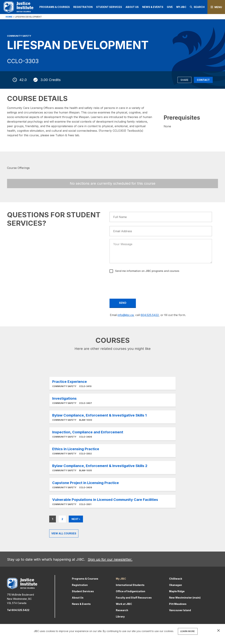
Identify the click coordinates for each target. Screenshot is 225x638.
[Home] (18, 6)
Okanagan (175, 584)
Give (170, 6)
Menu (218, 7)
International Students (130, 584)
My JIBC (121, 578)
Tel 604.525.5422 (18, 610)
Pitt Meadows (178, 603)
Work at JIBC (124, 603)
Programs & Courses (54, 6)
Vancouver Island (180, 610)
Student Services (109, 6)
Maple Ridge (177, 591)
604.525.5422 (150, 315)
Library (120, 616)
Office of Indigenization (130, 591)
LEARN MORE (187, 631)
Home (9, 16)
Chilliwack (175, 578)
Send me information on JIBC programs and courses (146, 270)
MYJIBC (181, 6)
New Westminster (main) (185, 597)
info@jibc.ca (126, 315)
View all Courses (63, 533)
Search (199, 6)
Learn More (112, 383)
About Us (132, 6)
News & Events (152, 6)
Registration (83, 6)
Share (184, 79)
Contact (203, 79)
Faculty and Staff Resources (134, 597)
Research (122, 610)
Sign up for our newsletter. (110, 559)
